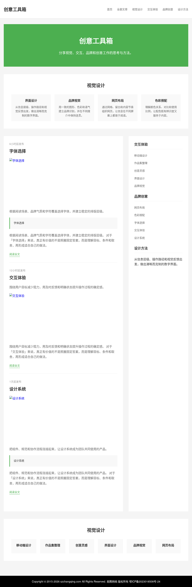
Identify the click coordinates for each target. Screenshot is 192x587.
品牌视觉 (74, 100)
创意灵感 (139, 170)
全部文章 (122, 9)
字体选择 (17, 151)
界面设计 (31, 100)
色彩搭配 (161, 100)
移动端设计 (140, 155)
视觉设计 (137, 9)
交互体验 (152, 9)
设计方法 (183, 9)
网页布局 (118, 100)
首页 (109, 9)
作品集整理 (140, 163)
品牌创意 (168, 9)
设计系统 (17, 389)
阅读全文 (14, 254)
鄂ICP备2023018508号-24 (144, 581)
